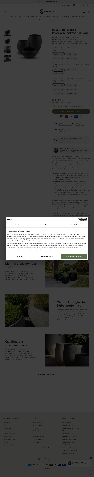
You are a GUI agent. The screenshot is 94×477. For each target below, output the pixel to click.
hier (76, 245)
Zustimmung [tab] (19, 225)
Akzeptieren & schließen (74, 256)
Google (40, 243)
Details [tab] (47, 225)
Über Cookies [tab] (74, 225)
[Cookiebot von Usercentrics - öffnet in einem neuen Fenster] (79, 219)
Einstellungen (46, 256)
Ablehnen (20, 256)
